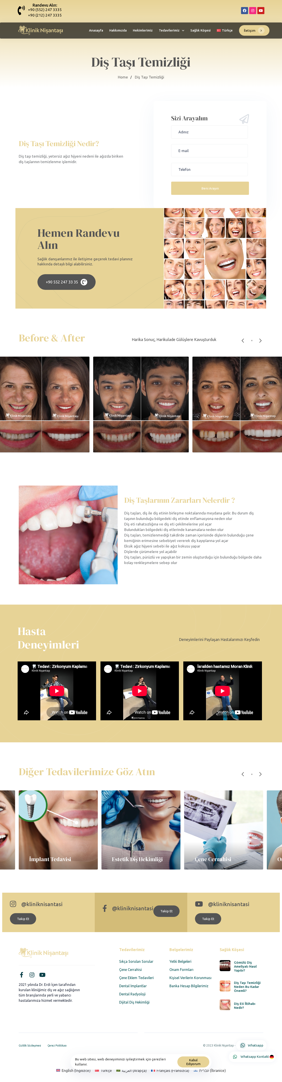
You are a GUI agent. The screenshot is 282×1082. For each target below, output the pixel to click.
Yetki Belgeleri (180, 961)
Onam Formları (181, 970)
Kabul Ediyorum (193, 1062)
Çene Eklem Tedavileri (136, 978)
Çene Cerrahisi (130, 970)
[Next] (260, 341)
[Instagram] (252, 10)
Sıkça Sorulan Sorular (136, 961)
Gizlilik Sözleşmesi (30, 1045)
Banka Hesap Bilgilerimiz (188, 986)
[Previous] (243, 341)
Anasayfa (96, 30)
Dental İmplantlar (133, 986)
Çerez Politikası (57, 1045)
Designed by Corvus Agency (242, 1051)
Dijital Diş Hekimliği (134, 1002)
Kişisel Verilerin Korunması (190, 978)
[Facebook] (244, 10)
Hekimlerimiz (143, 30)
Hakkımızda (118, 30)
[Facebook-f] (21, 975)
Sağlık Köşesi (200, 30)
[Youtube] (260, 10)
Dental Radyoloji (132, 994)
